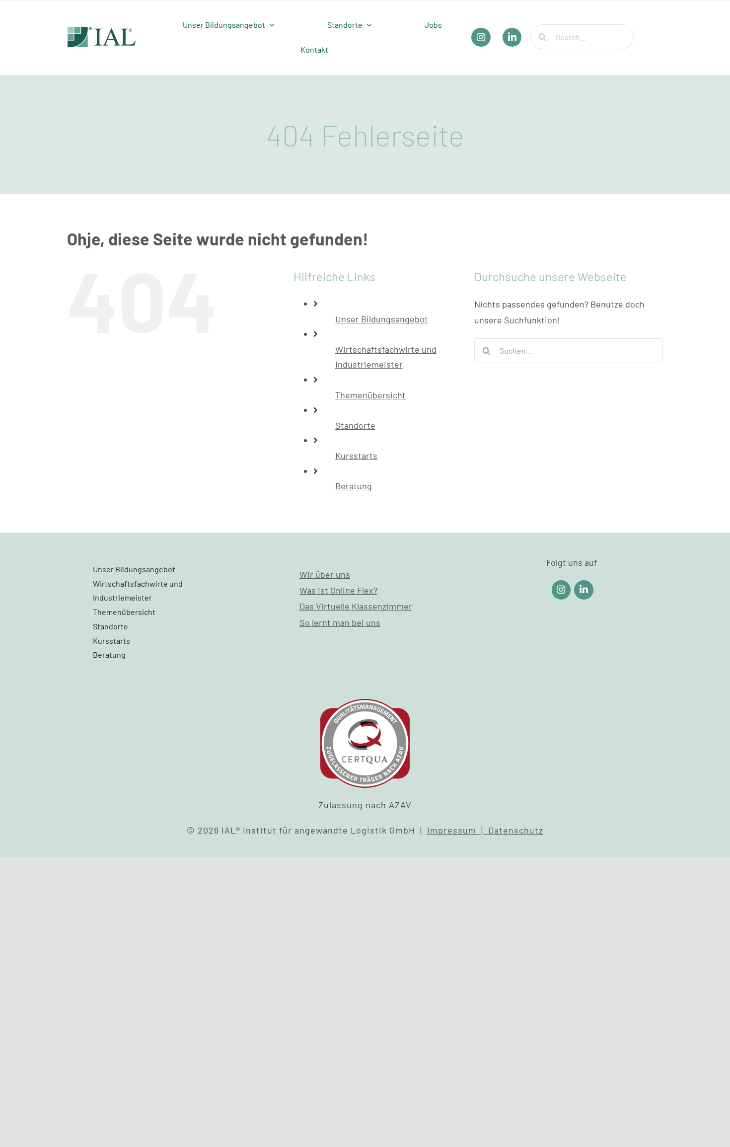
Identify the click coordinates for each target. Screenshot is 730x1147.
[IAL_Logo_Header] (102, 31)
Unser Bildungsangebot (381, 318)
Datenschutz (515, 830)
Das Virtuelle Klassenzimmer (355, 606)
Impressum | (457, 830)
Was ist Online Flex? (338, 590)
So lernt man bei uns (339, 622)
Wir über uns (324, 574)
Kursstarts (356, 455)
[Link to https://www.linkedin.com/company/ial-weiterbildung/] (583, 590)
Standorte (355, 425)
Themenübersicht (370, 394)
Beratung (353, 485)
